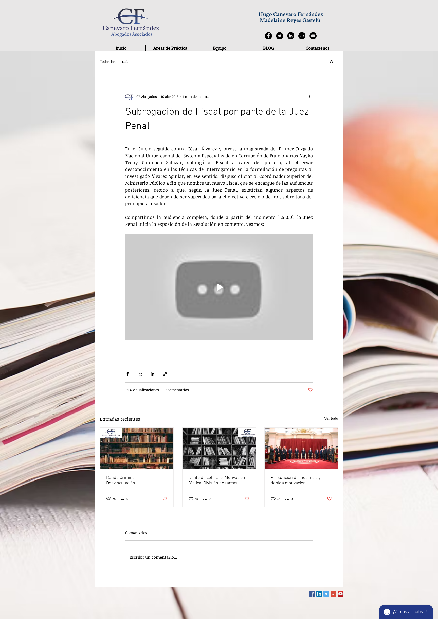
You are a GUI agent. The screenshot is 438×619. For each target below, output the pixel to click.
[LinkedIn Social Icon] (319, 594)
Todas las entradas (115, 61)
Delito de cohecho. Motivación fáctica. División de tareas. (217, 480)
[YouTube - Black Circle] (313, 35)
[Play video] (219, 287)
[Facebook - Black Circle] (268, 35)
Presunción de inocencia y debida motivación (296, 480)
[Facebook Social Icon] (312, 594)
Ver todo (331, 418)
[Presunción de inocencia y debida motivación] (301, 448)
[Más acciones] (310, 96)
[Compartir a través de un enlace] (164, 374)
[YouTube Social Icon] (340, 594)
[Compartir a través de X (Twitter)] (140, 374)
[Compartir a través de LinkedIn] (152, 374)
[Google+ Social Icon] (333, 594)
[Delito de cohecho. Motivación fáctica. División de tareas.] (219, 448)
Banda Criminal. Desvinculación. (121, 480)
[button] (331, 62)
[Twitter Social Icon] (326, 594)
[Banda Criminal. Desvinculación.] (136, 448)
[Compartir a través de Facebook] (127, 374)
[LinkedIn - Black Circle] (290, 35)
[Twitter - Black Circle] (279, 35)
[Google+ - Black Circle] (301, 35)
